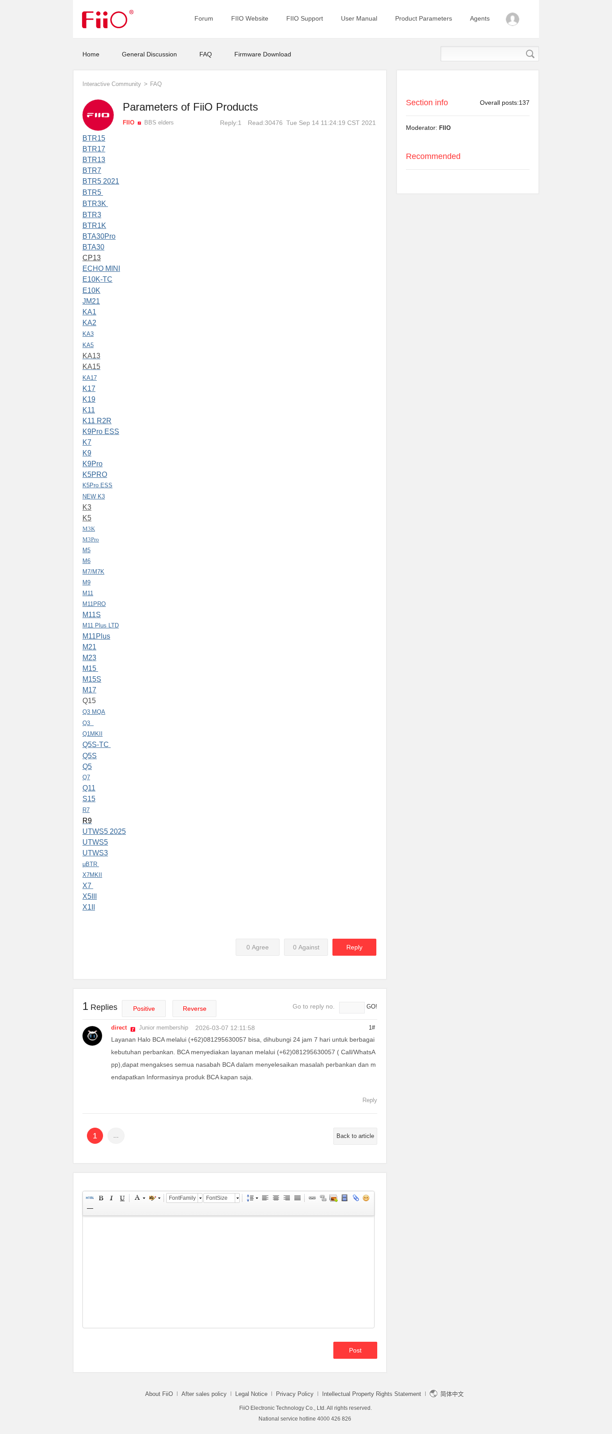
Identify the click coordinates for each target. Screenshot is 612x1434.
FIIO (445, 128)
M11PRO (94, 604)
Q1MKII (92, 733)
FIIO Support (304, 18)
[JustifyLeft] (264, 1198)
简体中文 (453, 1394)
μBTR (89, 864)
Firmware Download (262, 54)
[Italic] (111, 1198)
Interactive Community (111, 84)
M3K (88, 528)
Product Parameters (423, 18)
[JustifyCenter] (275, 1198)
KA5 (88, 345)
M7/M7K (93, 571)
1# (372, 1027)
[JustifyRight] (286, 1198)
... (116, 1135)
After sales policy (204, 1394)
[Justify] (297, 1198)
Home (90, 54)
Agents (480, 18)
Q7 (86, 777)
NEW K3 (93, 496)
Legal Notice (251, 1394)
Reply (354, 947)
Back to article (355, 1136)
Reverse (195, 1008)
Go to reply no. (314, 1006)
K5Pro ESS (97, 485)
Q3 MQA (93, 711)
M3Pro (90, 539)
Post (355, 1350)
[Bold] (100, 1198)
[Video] (344, 1198)
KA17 (89, 377)
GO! (371, 1006)
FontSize (217, 1198)
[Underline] (121, 1198)
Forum (203, 18)
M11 (87, 593)
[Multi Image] (333, 1198)
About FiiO (159, 1394)
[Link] (311, 1198)
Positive (144, 1008)
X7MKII (92, 875)
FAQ (205, 54)
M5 (86, 550)
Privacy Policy (295, 1394)
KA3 (88, 334)
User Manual (359, 18)
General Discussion (149, 54)
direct (119, 1027)
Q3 (86, 723)
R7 (86, 810)
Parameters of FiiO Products (190, 107)
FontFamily (182, 1198)
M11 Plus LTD (100, 625)
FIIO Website (249, 18)
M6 (86, 561)
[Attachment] (354, 1198)
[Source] (89, 1198)
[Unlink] (322, 1198)
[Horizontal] (89, 1208)
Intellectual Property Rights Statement (371, 1394)
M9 (86, 582)
